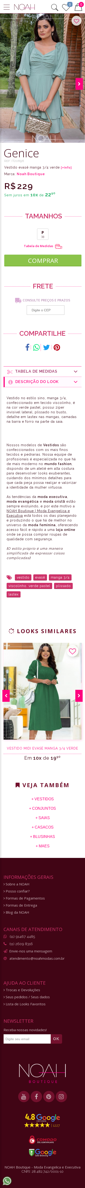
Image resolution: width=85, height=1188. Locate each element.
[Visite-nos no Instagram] (61, 1096)
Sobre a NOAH (17, 884)
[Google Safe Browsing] (42, 1153)
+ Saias (42, 818)
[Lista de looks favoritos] (66, 7)
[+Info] (66, 167)
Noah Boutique (31, 174)
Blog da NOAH (17, 912)
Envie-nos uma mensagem (30, 951)
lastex (13, 594)
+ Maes (43, 846)
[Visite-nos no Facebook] (36, 1096)
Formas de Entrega (21, 905)
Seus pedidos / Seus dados (27, 997)
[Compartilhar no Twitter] (46, 347)
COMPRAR (43, 260)
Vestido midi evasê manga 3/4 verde (42, 748)
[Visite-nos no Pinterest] (49, 1096)
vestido (23, 577)
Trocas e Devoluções (22, 990)
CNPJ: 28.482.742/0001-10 (42, 1171)
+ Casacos (43, 827)
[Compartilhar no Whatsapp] (36, 347)
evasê (40, 577)
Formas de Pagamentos (25, 898)
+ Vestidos (42, 799)
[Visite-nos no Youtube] (24, 1096)
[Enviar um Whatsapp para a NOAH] (7, 1181)
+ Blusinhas (42, 837)
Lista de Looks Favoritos (25, 1004)
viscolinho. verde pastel (29, 586)
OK (56, 1039)
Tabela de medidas (35, 371)
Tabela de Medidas (39, 246)
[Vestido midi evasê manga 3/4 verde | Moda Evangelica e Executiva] (42, 691)
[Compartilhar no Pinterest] (56, 347)
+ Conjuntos (42, 808)
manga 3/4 (60, 577)
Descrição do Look (36, 381)
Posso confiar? (17, 891)
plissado (63, 586)
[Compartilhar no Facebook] (27, 347)
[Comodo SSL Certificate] (42, 1140)
